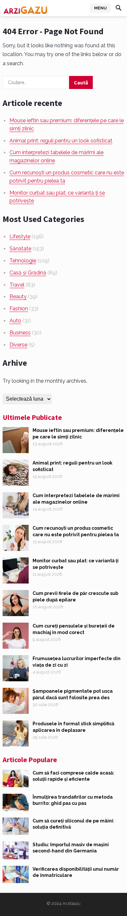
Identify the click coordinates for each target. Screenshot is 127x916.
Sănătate (20, 248)
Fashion (18, 308)
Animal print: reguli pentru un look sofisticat (60, 141)
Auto (15, 321)
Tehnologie (22, 261)
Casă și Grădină (27, 273)
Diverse (18, 345)
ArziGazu (71, 903)
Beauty (18, 296)
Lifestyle (19, 236)
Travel (16, 285)
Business (20, 333)
